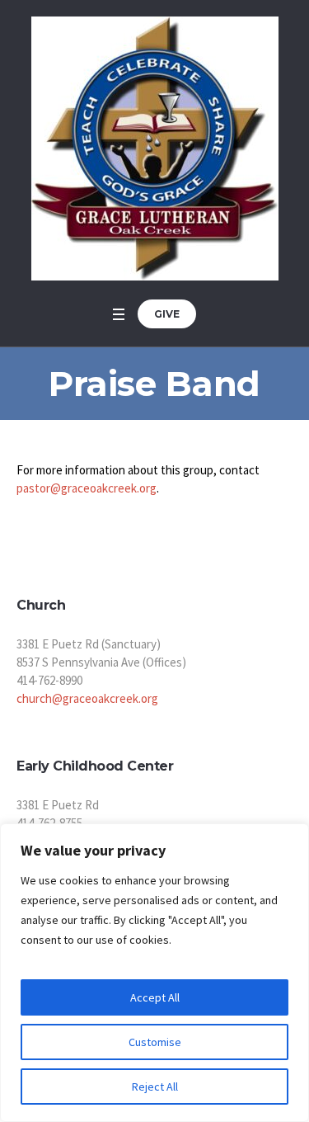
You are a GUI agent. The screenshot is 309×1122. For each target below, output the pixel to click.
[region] (154, 972)
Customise (155, 1042)
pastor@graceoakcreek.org (86, 488)
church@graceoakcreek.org (87, 698)
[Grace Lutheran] (155, 148)
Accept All (155, 997)
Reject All (155, 1086)
